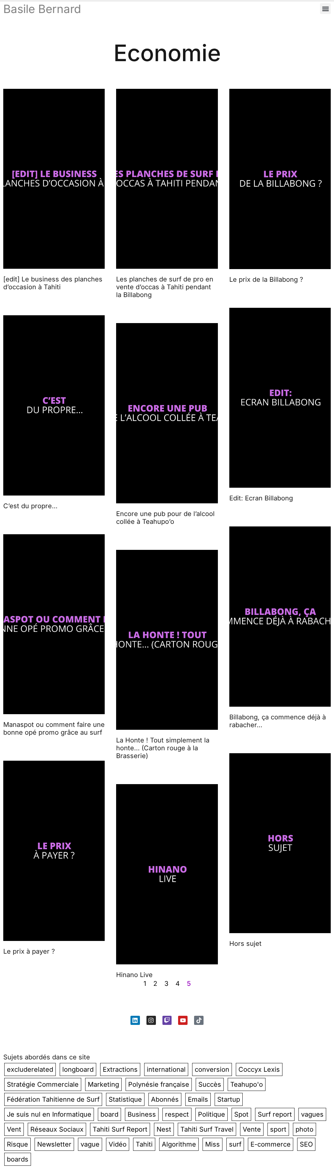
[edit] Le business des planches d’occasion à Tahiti (52, 283)
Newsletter (54, 1144)
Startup (228, 1099)
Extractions (120, 1069)
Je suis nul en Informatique (49, 1114)
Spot (241, 1114)
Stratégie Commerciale (43, 1084)
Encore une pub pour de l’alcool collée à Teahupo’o (165, 517)
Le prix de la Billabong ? (266, 279)
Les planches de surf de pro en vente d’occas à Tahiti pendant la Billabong (164, 287)
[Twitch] (167, 1020)
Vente (252, 1129)
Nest (164, 1129)
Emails (198, 1099)
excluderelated (30, 1069)
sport (278, 1129)
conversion (212, 1069)
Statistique (125, 1099)
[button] (325, 8)
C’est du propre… (30, 506)
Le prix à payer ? (29, 951)
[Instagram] (151, 1020)
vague (90, 1144)
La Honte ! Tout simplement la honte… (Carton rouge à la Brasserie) (162, 748)
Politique (211, 1114)
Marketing (103, 1084)
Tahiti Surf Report (120, 1129)
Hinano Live (134, 975)
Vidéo (118, 1144)
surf (235, 1144)
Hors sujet (245, 943)
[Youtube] (183, 1020)
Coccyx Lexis (259, 1069)
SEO (306, 1144)
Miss (212, 1144)
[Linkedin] (135, 1020)
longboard (78, 1069)
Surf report (275, 1114)
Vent (14, 1129)
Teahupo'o (246, 1084)
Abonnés (165, 1099)
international (166, 1069)
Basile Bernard (42, 9)
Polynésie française (158, 1084)
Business (142, 1114)
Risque (17, 1144)
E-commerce (270, 1144)
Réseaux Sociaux (57, 1129)
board (109, 1114)
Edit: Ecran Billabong (261, 498)
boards (17, 1159)
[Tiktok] (199, 1020)
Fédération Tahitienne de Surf (53, 1099)
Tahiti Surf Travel (207, 1129)
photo (304, 1129)
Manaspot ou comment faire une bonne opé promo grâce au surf (54, 728)
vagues (312, 1114)
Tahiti (144, 1144)
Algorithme (179, 1144)
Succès (209, 1084)
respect (177, 1114)
